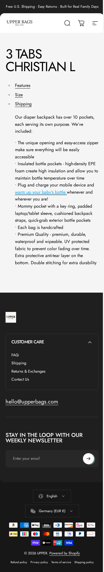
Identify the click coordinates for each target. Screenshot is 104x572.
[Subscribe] (88, 458)
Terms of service (61, 562)
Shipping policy (84, 562)
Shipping (23, 104)
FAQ (15, 355)
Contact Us (20, 379)
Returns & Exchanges (28, 371)
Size (19, 95)
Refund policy (19, 562)
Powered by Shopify (64, 553)
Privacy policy (39, 562)
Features (22, 85)
